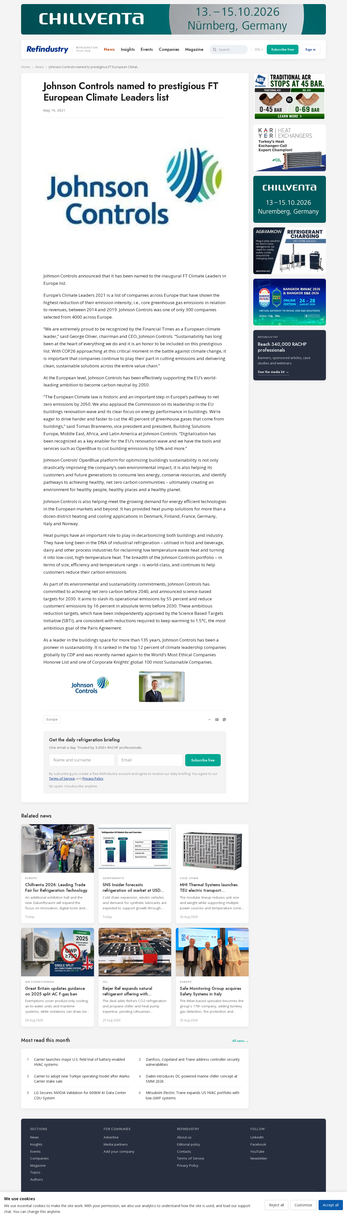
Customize (303, 1205)
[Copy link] (210, 719)
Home (25, 67)
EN (257, 49)
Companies (169, 49)
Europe (52, 719)
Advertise (111, 1137)
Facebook (258, 1144)
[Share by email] (217, 719)
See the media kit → (273, 371)
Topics (35, 1172)
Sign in (310, 49)
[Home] (48, 49)
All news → (240, 1040)
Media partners (116, 1144)
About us (184, 1137)
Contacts (184, 1151)
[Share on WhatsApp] (224, 719)
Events (147, 49)
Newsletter (258, 1158)
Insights (128, 49)
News (109, 49)
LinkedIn (257, 1137)
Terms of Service (62, 778)
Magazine (194, 49)
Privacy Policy (93, 778)
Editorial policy (188, 1144)
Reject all (276, 1205)
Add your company (119, 1151)
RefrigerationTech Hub (87, 49)
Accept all (331, 1205)
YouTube (257, 1151)
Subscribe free (282, 49)
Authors (36, 1179)
